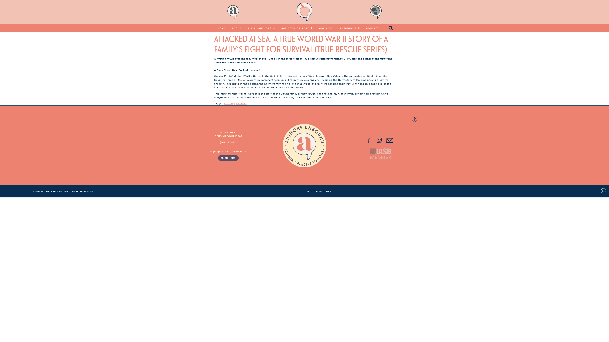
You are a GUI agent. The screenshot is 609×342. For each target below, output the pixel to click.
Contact (372, 28)
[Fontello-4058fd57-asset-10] (390, 140)
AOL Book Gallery (295, 28)
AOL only (229, 103)
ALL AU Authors (259, 28)
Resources (348, 28)
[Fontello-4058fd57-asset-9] (379, 140)
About (236, 28)
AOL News (326, 28)
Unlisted (241, 103)
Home (221, 28)
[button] (391, 28)
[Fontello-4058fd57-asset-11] (369, 140)
